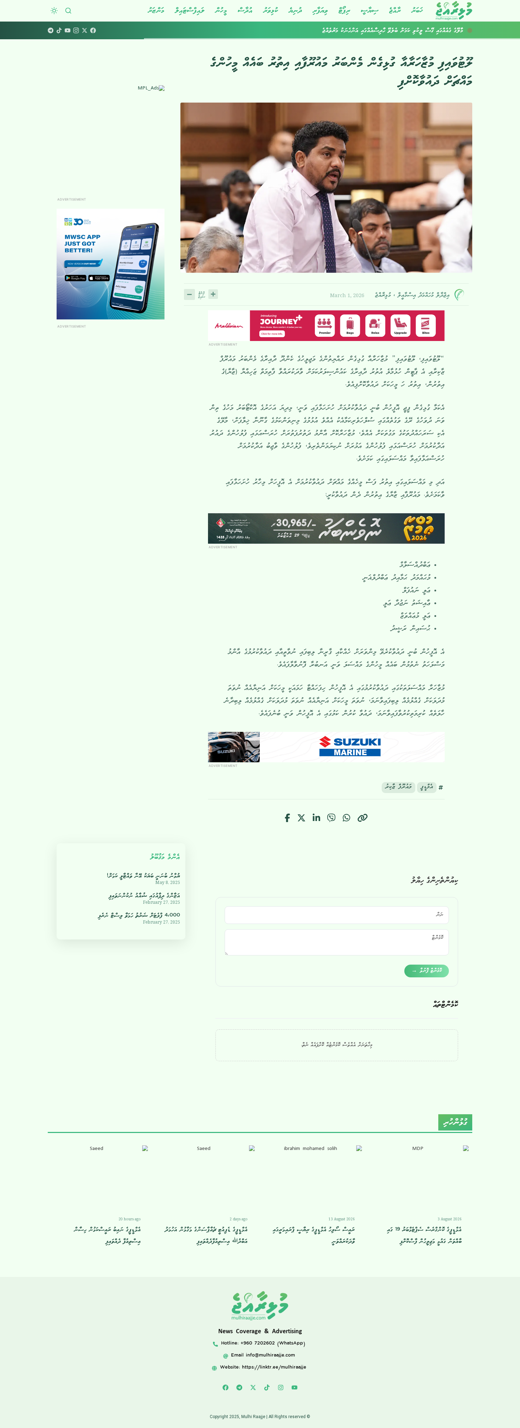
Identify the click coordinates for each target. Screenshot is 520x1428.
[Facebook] (93, 30)
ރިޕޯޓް (344, 10)
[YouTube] (67, 30)
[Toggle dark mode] (54, 10)
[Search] (68, 10)
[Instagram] (76, 30)
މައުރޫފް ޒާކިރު (398, 787)
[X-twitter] (253, 1387)
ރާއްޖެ (395, 10)
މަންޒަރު (156, 10)
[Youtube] (295, 1387)
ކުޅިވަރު (270, 10)
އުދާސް (245, 10)
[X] (84, 30)
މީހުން (221, 10)
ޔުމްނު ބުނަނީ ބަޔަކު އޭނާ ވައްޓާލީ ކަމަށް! (143, 876)
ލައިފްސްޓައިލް (189, 10)
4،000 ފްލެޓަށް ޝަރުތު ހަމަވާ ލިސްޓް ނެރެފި (139, 916)
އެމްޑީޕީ (427, 787)
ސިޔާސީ (370, 10)
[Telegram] (50, 30)
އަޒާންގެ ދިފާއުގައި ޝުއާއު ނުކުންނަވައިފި (144, 896)
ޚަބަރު (417, 10)
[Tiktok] (267, 1387)
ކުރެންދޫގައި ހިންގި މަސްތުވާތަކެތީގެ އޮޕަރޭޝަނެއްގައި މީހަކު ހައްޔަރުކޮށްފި (397, 30)
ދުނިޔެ (295, 10)
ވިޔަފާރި (320, 10)
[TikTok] (59, 30)
